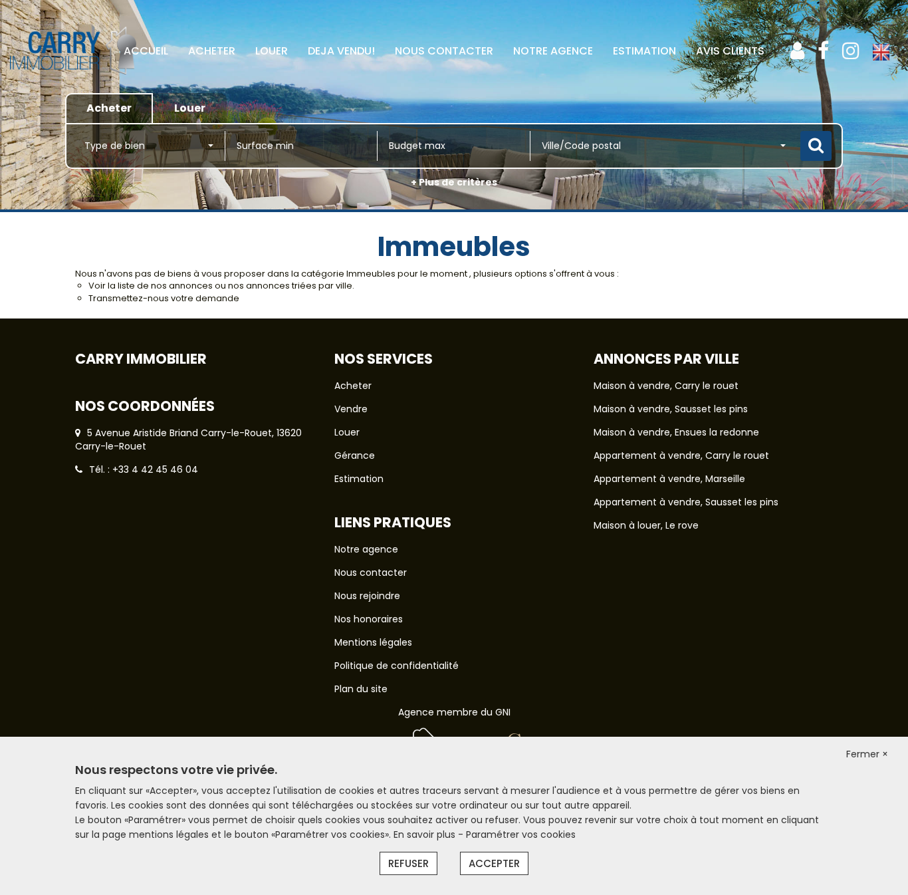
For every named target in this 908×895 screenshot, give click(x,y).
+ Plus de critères (454, 182)
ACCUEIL (146, 51)
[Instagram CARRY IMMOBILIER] (851, 51)
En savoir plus (426, 834)
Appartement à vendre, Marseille (669, 478)
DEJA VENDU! (341, 51)
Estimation (644, 51)
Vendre (351, 409)
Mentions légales (373, 642)
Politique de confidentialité (396, 665)
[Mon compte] (797, 51)
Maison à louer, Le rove (646, 525)
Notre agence (366, 549)
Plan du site (361, 689)
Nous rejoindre (367, 595)
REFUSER (408, 863)
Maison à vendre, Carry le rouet (666, 385)
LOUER (271, 51)
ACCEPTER (494, 863)
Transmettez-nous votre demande (163, 298)
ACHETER (211, 51)
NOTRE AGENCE (553, 51)
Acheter (353, 385)
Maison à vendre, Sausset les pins (671, 409)
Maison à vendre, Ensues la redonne (676, 432)
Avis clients (730, 51)
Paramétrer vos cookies (521, 834)
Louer (347, 432)
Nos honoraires (368, 619)
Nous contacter (370, 572)
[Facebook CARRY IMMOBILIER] (823, 51)
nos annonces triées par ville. (291, 285)
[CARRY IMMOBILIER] (73, 92)
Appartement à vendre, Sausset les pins (686, 502)
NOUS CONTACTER (444, 51)
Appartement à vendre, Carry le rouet (681, 455)
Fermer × (867, 754)
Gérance (354, 455)
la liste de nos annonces (160, 285)
